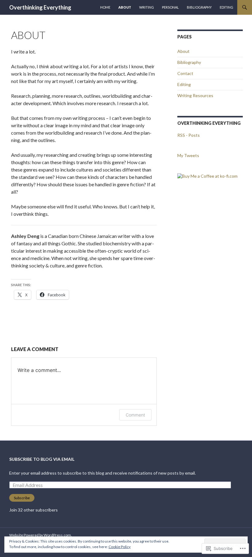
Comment (135, 414)
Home (105, 7)
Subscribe (22, 498)
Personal (170, 7)
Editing (226, 7)
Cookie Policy (119, 546)
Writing (146, 7)
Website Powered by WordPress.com (40, 535)
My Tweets (188, 155)
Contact (185, 73)
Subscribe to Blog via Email (41, 459)
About (124, 7)
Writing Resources (195, 95)
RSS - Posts (188, 135)
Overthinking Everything (40, 7)
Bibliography (199, 7)
